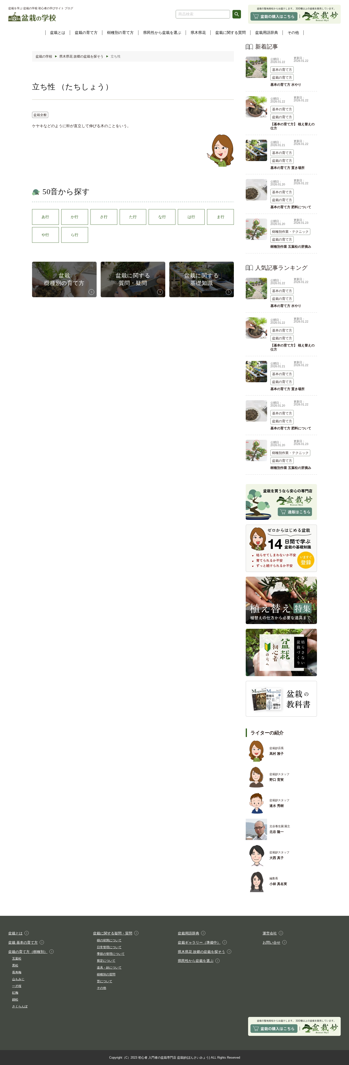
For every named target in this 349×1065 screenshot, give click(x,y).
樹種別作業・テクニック (290, 232)
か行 (74, 217)
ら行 (74, 235)
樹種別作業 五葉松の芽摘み (290, 246)
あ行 (45, 217)
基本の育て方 (282, 70)
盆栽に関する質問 (230, 33)
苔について (104, 981)
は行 (191, 217)
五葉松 (16, 958)
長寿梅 (16, 972)
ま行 (220, 217)
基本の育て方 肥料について (290, 207)
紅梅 (15, 992)
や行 (45, 235)
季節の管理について (111, 954)
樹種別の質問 (106, 974)
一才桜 (16, 986)
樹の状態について (109, 940)
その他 (293, 33)
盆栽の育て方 (86, 33)
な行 (162, 217)
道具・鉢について (109, 967)
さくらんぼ (20, 1006)
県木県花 (198, 33)
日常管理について (109, 947)
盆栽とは (57, 33)
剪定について (106, 960)
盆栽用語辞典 (266, 33)
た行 (133, 217)
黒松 (15, 965)
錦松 (15, 999)
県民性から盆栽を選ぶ (162, 33)
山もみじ (18, 979)
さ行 (104, 217)
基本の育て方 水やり (285, 84)
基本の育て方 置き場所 (287, 168)
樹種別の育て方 (120, 33)
